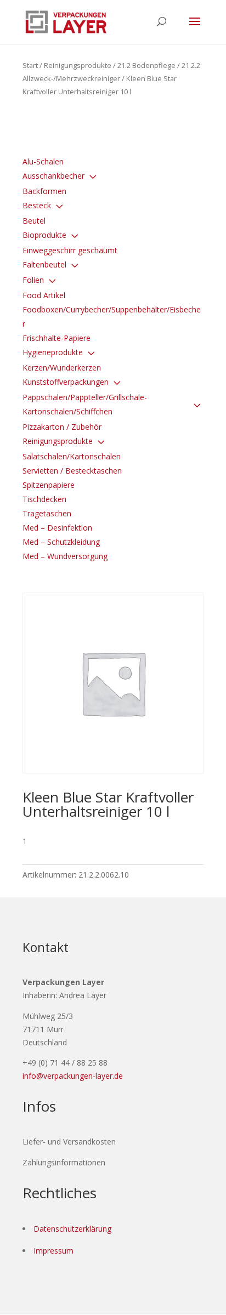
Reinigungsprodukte (77, 65)
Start (30, 65)
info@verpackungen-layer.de (72, 1076)
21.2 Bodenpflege (146, 65)
